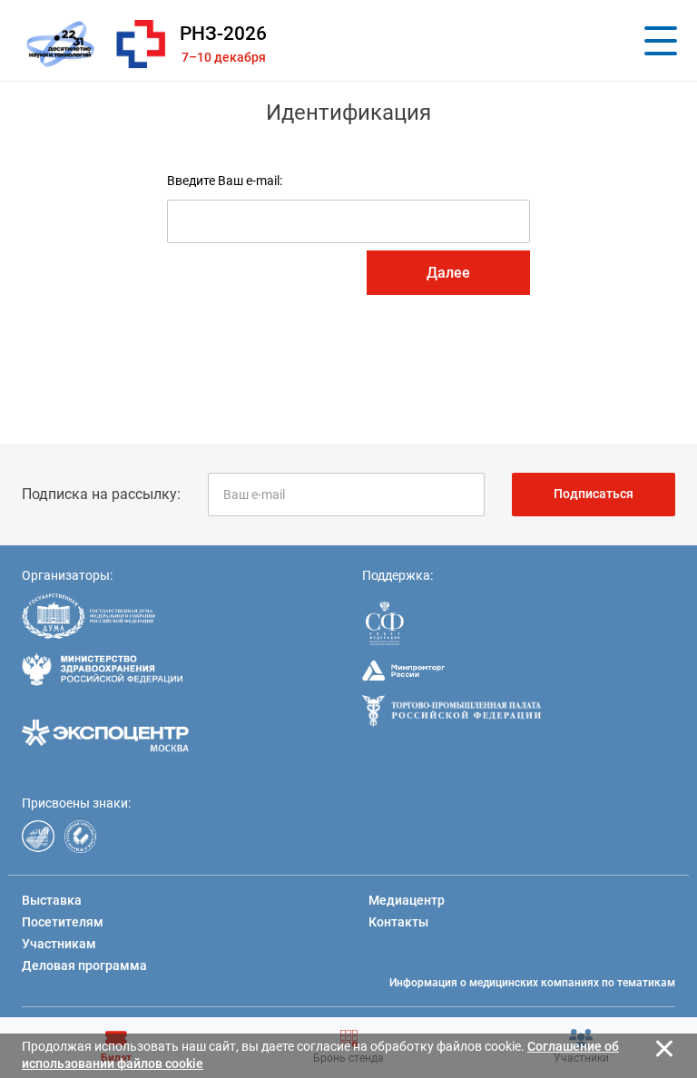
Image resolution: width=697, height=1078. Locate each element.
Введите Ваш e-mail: (224, 180)
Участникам (59, 943)
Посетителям (62, 922)
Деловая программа (84, 965)
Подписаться (593, 493)
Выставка (52, 900)
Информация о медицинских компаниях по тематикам (532, 982)
